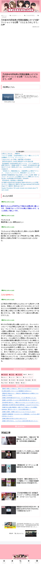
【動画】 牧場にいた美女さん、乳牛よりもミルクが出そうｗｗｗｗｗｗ (20, 388)
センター (13, 377)
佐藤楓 (29, 380)
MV (26, 374)
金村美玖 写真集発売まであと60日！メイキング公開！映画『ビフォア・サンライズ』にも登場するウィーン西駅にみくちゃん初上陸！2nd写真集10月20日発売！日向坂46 (20, 176)
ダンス (20, 377)
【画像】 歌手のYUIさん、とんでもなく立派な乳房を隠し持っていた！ (20, 421)
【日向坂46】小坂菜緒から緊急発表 (12, 180)
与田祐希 (5, 374)
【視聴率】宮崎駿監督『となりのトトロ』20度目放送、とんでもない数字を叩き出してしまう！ (21, 415)
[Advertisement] (20, 48)
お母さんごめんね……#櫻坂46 (11, 153)
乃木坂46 (19, 374)
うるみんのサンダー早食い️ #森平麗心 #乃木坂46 (16, 159)
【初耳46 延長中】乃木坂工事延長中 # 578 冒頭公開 (17, 161)
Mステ (31, 374)
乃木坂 (12, 374)
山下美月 (5, 383)
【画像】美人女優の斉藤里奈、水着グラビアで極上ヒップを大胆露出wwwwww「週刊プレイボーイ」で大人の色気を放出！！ (19, 408)
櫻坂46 (12, 383)
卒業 (35, 380)
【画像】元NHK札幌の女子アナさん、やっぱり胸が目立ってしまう (19, 397)
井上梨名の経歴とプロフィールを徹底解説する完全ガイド (16, 391)
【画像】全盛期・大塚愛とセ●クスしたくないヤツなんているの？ (19, 411)
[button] (37, 358)
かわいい (5, 377)
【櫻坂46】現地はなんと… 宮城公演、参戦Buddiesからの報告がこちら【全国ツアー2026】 (20, 394)
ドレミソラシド (29, 377)
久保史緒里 (21, 380)
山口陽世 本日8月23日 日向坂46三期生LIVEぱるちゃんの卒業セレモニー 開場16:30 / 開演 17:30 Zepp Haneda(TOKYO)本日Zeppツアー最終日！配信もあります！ (20, 184)
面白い (24, 383)
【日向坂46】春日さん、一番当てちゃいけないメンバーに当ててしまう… (21, 402)
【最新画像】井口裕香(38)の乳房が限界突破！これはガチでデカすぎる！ (20, 405)
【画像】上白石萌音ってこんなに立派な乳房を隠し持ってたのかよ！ (19, 400)
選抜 (18, 383)
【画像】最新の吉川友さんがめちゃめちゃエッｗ (14, 418)
